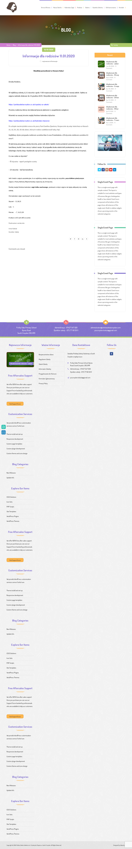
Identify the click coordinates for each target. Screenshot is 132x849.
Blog (14, 45)
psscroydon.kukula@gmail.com (105, 330)
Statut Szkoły (43, 364)
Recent (110, 55)
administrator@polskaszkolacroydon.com (106, 327)
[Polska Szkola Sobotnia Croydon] (12, 7)
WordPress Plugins (13, 516)
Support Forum (11, 391)
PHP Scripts (10, 507)
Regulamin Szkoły (44, 359)
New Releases (11, 473)
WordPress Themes (13, 521)
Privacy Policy (43, 383)
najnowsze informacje (49, 61)
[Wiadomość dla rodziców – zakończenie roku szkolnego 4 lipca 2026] (20, 359)
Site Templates (11, 511)
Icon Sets (9, 502)
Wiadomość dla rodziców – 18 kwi (112, 108)
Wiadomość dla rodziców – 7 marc (112, 119)
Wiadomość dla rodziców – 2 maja (112, 85)
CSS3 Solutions (11, 497)
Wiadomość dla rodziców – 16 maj (112, 74)
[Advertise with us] (110, 143)
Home (9, 45)
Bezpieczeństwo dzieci (46, 355)
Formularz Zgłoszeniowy (47, 379)
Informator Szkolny (45, 369)
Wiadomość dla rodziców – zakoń (112, 63)
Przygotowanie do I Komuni (47, 374)
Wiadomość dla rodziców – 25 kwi (112, 96)
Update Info (10, 478)
